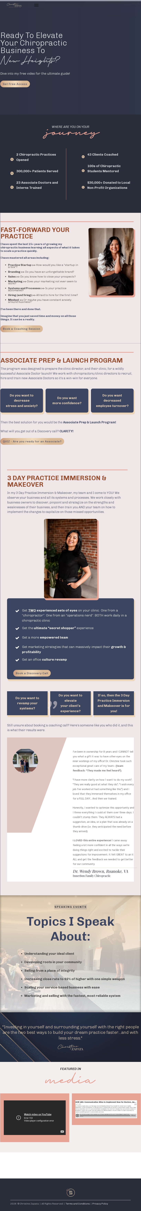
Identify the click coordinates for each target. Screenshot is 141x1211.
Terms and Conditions (78, 1203)
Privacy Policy (100, 1203)
